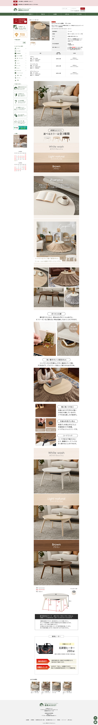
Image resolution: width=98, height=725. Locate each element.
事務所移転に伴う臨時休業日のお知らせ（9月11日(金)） (28, 4)
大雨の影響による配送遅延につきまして (25, 1)
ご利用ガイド (30, 14)
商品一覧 (43, 14)
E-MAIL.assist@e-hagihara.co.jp (52, 709)
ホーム (19, 14)
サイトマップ (64, 719)
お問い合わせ (70, 719)
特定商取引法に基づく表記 (40, 719)
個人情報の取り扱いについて (51, 719)
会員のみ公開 (58, 58)
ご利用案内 (32, 719)
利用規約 (58, 719)
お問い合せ (67, 14)
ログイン (72, 59)
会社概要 (55, 14)
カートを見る (79, 14)
